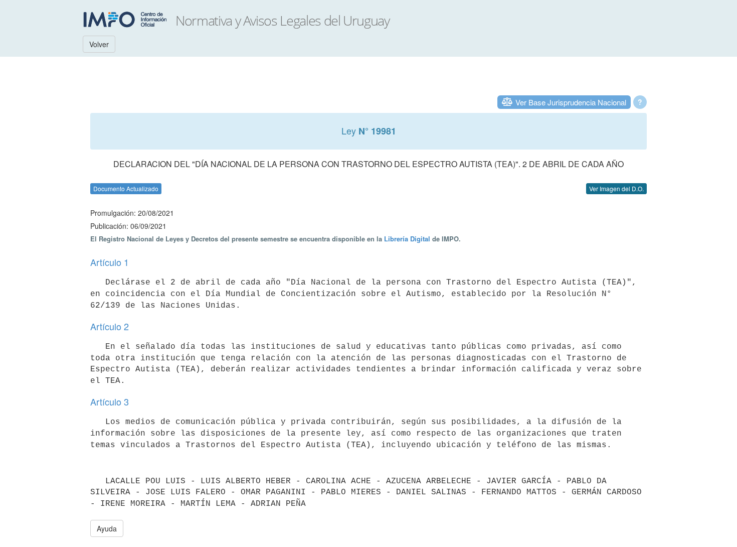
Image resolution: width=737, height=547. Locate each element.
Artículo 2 (109, 326)
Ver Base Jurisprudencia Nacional (570, 102)
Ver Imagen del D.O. (616, 188)
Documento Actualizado (125, 188)
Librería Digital (407, 238)
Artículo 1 (109, 261)
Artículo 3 (109, 401)
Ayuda (107, 528)
